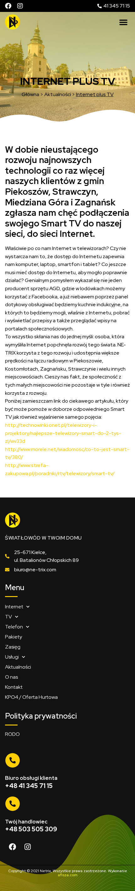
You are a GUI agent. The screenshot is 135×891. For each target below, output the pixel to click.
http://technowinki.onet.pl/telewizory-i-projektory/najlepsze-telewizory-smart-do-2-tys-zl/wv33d (63, 433)
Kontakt (14, 687)
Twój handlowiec (26, 821)
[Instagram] (20, 6)
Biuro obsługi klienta (31, 777)
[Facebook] (8, 6)
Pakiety (13, 636)
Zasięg (12, 647)
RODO (12, 734)
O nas (11, 677)
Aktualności (18, 667)
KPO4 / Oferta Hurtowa (31, 697)
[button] (123, 22)
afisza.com (68, 874)
